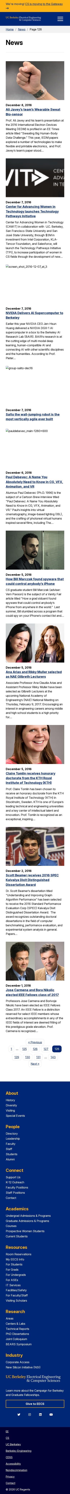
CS (7, 1437)
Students (11, 1154)
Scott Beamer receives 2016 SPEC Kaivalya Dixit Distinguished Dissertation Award (32, 880)
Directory (12, 1133)
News (21, 29)
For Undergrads (16, 1275)
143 (53, 1057)
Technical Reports (17, 1329)
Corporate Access (17, 1362)
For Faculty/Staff (17, 1295)
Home (10, 29)
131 (38, 1057)
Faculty (10, 1144)
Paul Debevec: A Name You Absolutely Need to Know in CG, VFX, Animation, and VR (34, 481)
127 (46, 1049)
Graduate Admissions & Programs (27, 1221)
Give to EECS (35, 1404)
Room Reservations (18, 1254)
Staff (9, 1149)
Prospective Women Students (25, 1231)
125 (24, 1049)
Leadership (13, 1138)
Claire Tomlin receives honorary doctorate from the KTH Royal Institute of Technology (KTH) (30, 778)
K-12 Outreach (15, 1182)
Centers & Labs (15, 1323)
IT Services (13, 1285)
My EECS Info (15, 1259)
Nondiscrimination (16, 1470)
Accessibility (13, 1463)
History (10, 1100)
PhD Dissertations (17, 1334)
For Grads (12, 1269)
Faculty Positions (17, 1187)
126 (35, 1049)
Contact (11, 1198)
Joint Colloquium (16, 1339)
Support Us (13, 1177)
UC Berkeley (13, 1444)
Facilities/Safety (16, 1290)
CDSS (9, 1457)
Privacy (10, 1476)
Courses (11, 1226)
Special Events (15, 1115)
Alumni (10, 1159)
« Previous (36, 1042)
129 (16, 1057)
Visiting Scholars (16, 1300)
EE (7, 1431)
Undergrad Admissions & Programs (28, 1215)
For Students (14, 1264)
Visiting (10, 1110)
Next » (36, 1064)
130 (27, 1057)
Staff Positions (15, 1192)
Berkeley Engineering (18, 1450)
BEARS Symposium (19, 1344)
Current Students (17, 1236)
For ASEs (12, 1280)
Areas (9, 1318)
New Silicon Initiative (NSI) (23, 1367)
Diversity (11, 1105)
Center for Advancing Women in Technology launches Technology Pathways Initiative (32, 211)
